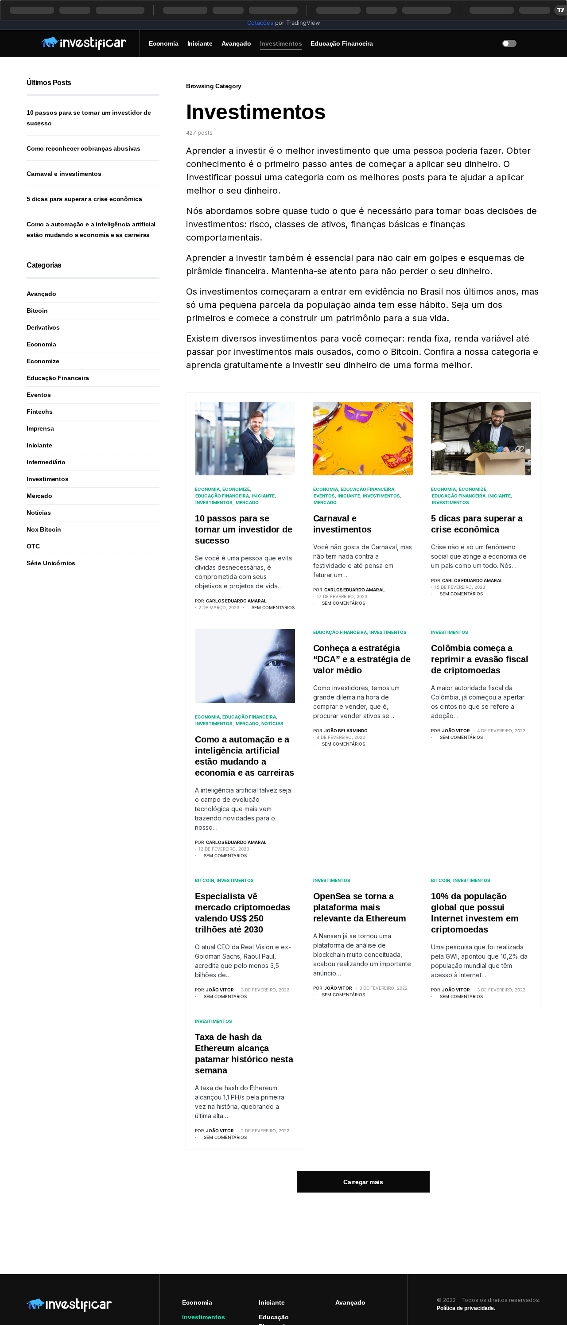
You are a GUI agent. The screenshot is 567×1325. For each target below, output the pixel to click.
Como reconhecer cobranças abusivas (83, 148)
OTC (33, 546)
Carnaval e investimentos (64, 173)
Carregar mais (363, 1181)
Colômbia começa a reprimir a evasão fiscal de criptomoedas (479, 659)
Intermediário (46, 462)
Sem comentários (273, 607)
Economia (207, 489)
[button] (29, 43)
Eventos (324, 495)
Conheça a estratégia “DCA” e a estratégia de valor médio (362, 659)
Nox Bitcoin (44, 529)
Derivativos (43, 327)
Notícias (272, 723)
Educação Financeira (222, 495)
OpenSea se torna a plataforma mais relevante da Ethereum (359, 907)
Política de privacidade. (466, 1308)
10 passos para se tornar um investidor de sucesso (243, 529)
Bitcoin (204, 880)
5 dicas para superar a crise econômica (84, 198)
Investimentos (214, 502)
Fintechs (40, 411)
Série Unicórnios (51, 563)
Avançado (41, 293)
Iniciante (263, 495)
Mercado (247, 502)
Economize (236, 489)
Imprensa (40, 428)
